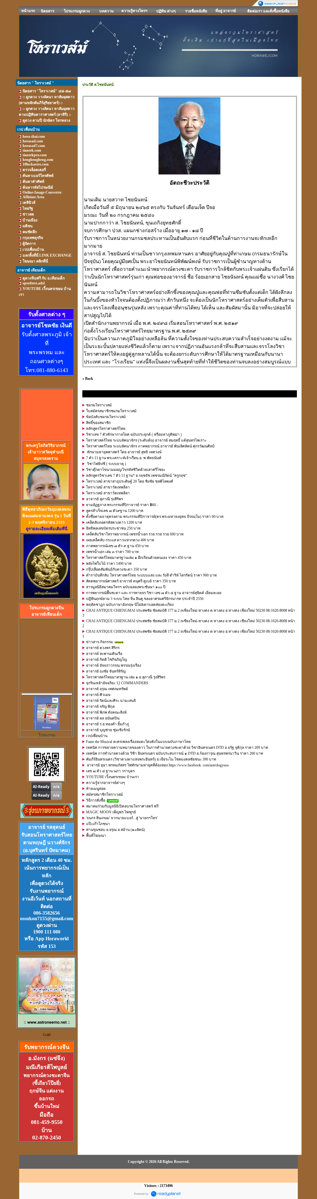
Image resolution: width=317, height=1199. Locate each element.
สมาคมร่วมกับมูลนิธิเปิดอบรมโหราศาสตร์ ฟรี (122, 806)
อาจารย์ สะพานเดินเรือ (104, 654)
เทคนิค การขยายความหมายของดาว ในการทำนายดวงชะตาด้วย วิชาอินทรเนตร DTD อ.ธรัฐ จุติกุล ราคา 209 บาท (177, 747)
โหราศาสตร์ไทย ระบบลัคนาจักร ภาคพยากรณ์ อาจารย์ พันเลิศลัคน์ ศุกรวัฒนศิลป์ (150, 446)
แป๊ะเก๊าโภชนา (98, 824)
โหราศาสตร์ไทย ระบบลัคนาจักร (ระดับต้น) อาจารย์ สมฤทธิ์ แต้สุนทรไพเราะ (146, 440)
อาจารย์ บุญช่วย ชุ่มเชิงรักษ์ (108, 730)
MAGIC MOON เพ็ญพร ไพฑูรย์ (111, 812)
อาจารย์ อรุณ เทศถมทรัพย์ (107, 689)
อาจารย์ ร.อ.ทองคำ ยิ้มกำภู (107, 724)
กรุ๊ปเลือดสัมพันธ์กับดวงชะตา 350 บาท (116, 569)
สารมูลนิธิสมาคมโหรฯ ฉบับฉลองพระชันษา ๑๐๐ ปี (126, 587)
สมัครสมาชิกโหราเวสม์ (104, 794)
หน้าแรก (28, 11)
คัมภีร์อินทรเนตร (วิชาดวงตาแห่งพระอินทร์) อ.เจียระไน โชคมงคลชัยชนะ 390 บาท (151, 759)
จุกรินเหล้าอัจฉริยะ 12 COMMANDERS (117, 683)
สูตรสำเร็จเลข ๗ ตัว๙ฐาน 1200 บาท (114, 511)
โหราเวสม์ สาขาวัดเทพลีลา (108, 487)
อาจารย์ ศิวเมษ (98, 695)
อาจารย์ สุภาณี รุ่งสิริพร (104, 499)
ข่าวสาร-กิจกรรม (99, 642)
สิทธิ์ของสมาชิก (98, 423)
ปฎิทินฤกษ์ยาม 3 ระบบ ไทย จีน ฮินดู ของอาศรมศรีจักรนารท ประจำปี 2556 (144, 599)
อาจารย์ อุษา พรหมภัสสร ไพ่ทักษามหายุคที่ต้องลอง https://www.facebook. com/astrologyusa (157, 765)
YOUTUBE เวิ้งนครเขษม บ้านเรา (112, 777)
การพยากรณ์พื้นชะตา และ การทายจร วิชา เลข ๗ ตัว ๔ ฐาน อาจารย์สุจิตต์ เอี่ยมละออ (153, 593)
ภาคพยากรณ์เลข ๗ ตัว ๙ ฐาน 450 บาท (117, 546)
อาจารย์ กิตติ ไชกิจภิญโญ (106, 659)
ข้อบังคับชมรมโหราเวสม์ (106, 417)
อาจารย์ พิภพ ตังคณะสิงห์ (106, 712)
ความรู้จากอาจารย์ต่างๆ (105, 783)
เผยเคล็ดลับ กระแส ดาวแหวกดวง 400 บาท (120, 540)
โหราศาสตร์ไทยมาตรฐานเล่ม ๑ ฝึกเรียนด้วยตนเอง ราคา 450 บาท (138, 557)
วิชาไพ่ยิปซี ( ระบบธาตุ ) (106, 464)
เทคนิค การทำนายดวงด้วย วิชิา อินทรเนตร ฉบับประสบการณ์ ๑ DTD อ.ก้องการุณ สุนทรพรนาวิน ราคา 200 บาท (174, 753)
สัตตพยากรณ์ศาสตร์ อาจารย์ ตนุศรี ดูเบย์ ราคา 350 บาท (131, 581)
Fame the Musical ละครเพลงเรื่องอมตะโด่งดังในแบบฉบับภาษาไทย (138, 742)
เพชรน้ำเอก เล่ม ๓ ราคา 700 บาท (112, 552)
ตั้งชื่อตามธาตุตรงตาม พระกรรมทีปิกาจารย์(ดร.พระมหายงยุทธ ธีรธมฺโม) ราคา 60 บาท (155, 516)
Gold (46, 1035)
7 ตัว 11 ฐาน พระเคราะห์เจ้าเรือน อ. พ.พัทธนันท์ (123, 458)
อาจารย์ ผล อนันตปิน (102, 718)
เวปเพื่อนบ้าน (96, 736)
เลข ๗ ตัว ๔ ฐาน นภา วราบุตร (110, 771)
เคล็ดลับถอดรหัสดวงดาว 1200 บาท (114, 522)
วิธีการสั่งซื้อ (95, 800)
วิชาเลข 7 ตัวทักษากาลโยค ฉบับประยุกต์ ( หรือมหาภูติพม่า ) (134, 434)
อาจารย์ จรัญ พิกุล (100, 706)
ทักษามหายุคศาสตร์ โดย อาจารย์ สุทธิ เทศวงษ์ (124, 452)
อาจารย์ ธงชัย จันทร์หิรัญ (106, 671)
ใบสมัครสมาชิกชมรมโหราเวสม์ (111, 411)
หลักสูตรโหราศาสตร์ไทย (105, 428)
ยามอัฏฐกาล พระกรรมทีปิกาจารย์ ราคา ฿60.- (122, 505)
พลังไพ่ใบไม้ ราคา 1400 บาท (109, 563)
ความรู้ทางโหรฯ (134, 11)
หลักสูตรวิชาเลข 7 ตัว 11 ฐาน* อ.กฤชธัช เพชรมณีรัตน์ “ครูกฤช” (136, 475)
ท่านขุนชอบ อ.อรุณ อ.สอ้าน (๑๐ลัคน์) (115, 830)
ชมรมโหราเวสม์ (99, 405)
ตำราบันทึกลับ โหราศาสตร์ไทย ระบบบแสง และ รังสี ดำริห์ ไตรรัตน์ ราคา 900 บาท (151, 575)
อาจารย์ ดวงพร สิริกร (102, 648)
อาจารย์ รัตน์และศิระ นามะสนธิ (111, 700)
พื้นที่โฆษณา (96, 835)
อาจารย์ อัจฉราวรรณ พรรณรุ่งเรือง (113, 665)
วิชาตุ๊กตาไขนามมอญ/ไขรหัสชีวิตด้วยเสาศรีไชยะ (125, 469)
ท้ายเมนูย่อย (96, 788)
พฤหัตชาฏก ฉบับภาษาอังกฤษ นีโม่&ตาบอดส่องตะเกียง (130, 604)
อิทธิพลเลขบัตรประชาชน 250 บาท (113, 528)
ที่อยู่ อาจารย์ (225, 11)
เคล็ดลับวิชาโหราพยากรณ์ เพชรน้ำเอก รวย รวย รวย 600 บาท (135, 534)
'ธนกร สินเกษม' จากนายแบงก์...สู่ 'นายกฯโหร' (122, 818)
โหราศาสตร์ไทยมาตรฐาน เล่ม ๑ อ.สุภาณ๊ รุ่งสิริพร (125, 677)
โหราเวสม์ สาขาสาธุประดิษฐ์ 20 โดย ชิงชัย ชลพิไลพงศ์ (129, 481)
